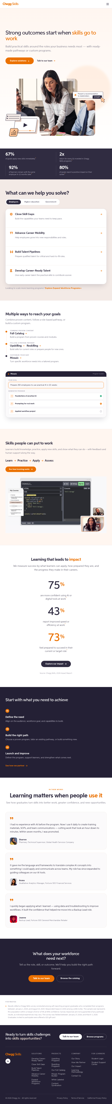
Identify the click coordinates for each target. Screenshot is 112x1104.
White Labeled (57, 1080)
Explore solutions (18, 61)
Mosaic (14, 358)
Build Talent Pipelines (37, 1069)
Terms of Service (77, 1098)
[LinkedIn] (7, 1061)
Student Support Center (99, 1063)
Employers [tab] (13, 202)
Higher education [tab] (31, 202)
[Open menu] (108, 4)
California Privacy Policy (97, 1098)
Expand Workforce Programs (36, 1081)
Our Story (75, 1059)
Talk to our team (44, 61)
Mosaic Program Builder (58, 1075)
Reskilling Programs (55, 1065)
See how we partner (14, 766)
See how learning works (19, 469)
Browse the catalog (70, 978)
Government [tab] (50, 202)
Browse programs (95, 1037)
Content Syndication (56, 1084)
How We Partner (78, 1062)
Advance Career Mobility (38, 1075)
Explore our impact (54, 664)
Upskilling (16, 346)
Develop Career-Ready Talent (39, 1060)
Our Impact (76, 1066)
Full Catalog (17, 333)
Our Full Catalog (58, 1070)
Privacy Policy (62, 1098)
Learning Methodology (77, 1071)
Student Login (98, 1059)
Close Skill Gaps (38, 1064)
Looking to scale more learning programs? (42, 288)
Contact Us (76, 1076)
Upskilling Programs (55, 1060)
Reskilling (32, 346)
